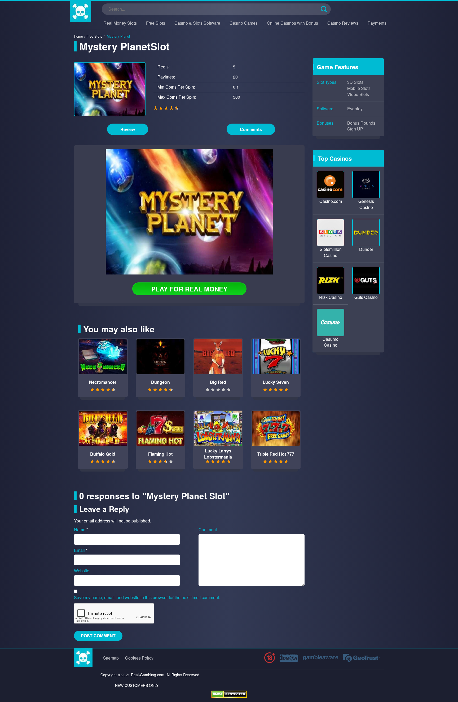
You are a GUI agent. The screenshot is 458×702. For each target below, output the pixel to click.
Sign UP (355, 129)
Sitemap (111, 658)
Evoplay (355, 109)
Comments (251, 129)
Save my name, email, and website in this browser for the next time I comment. (147, 597)
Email (80, 550)
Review (127, 129)
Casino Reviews (342, 23)
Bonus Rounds (361, 123)
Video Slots (358, 94)
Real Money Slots (120, 23)
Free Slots (155, 23)
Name (81, 530)
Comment (208, 530)
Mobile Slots (359, 88)
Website (81, 571)
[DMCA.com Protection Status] (229, 694)
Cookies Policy (139, 658)
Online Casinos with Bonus (292, 23)
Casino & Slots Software (197, 23)
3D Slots (355, 82)
